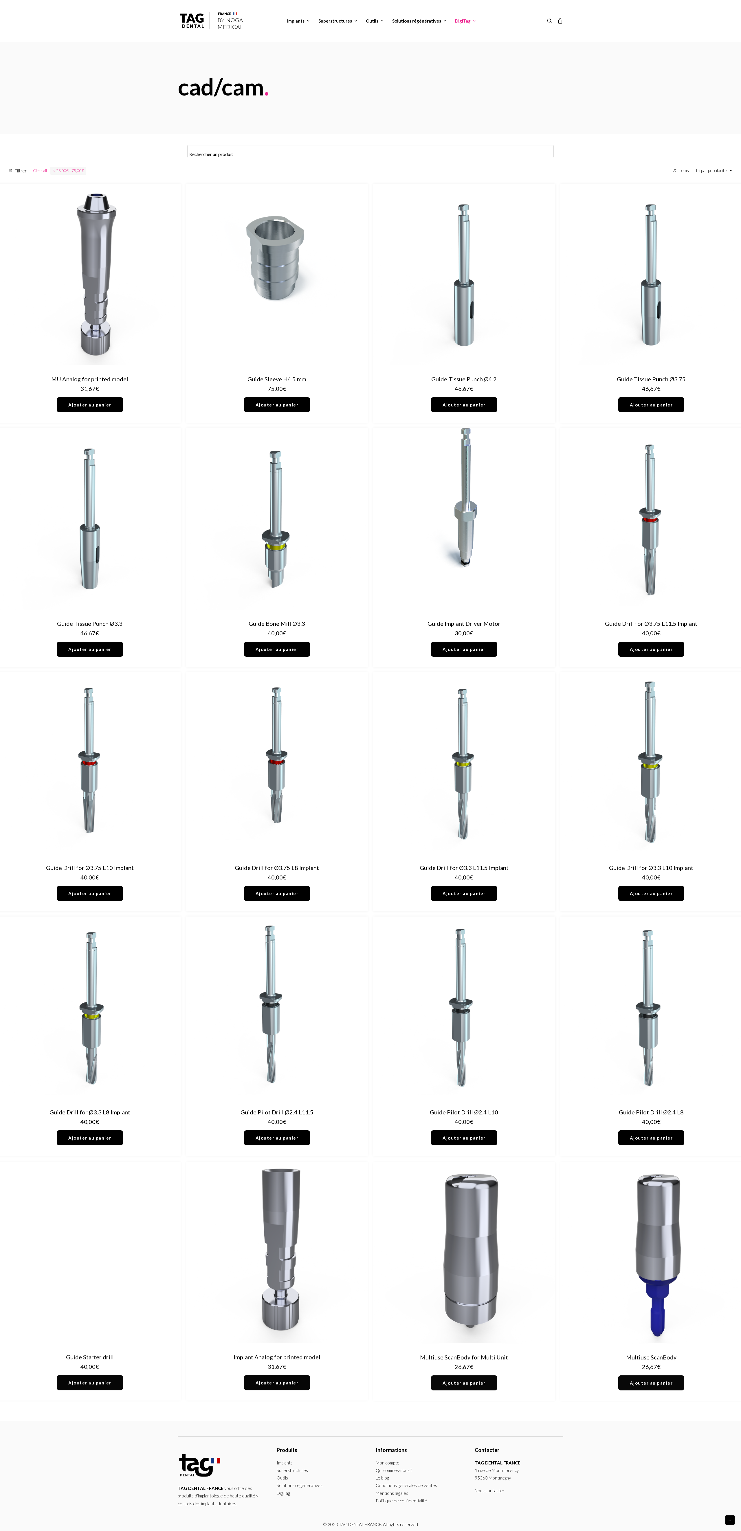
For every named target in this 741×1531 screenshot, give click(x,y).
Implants (296, 20)
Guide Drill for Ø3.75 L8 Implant (277, 867)
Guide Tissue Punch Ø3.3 (89, 623)
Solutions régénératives (416, 20)
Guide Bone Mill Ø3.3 (277, 623)
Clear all (40, 170)
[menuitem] (298, 21)
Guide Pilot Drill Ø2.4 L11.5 (277, 1112)
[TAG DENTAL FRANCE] (212, 21)
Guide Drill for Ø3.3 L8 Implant (89, 1112)
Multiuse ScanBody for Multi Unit (464, 1356)
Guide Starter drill (90, 1356)
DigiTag (463, 20)
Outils (372, 20)
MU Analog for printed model (89, 379)
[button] (551, 21)
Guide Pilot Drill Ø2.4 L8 (651, 1112)
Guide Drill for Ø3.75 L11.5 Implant (651, 623)
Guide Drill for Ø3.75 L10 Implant (90, 867)
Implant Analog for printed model (277, 1356)
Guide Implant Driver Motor (464, 623)
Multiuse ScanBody (651, 1356)
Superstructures (335, 20)
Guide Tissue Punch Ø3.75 (651, 379)
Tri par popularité (711, 170)
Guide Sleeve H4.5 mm (276, 379)
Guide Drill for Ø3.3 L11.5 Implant (464, 867)
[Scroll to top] (730, 1519)
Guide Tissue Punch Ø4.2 (464, 379)
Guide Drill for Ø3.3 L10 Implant (651, 867)
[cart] (559, 21)
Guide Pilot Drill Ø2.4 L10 (464, 1112)
